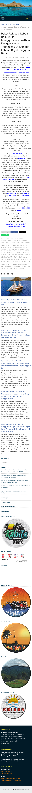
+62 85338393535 (6, 771)
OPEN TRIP (21, 158)
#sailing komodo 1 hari (19, 264)
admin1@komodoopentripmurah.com (11, 780)
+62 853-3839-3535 (23, 208)
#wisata (21, 268)
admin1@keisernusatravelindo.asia (10, 778)
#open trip (9, 239)
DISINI (19, 210)
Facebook (14, 232)
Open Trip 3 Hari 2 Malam (12, 24)
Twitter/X (22, 232)
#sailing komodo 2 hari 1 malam (12, 266)
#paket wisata (23, 256)
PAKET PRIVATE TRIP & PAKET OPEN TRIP (16, 73)
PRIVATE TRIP (17, 154)
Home (2, 24)
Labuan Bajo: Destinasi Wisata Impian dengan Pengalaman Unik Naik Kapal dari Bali (15, 302)
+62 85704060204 (6, 773)
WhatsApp (5, 234)
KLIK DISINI (25, 193)
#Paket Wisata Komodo (8, 257)
